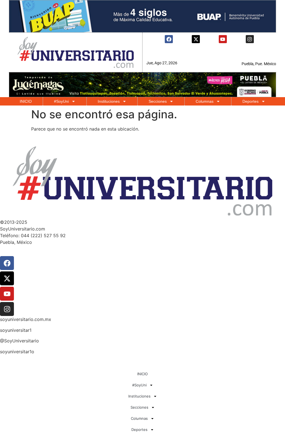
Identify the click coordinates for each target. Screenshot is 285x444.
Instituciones (109, 101)
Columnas (204, 101)
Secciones (158, 101)
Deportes (250, 101)
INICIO (26, 101)
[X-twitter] (196, 39)
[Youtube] (223, 39)
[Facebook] (169, 39)
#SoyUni (61, 101)
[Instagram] (250, 39)
